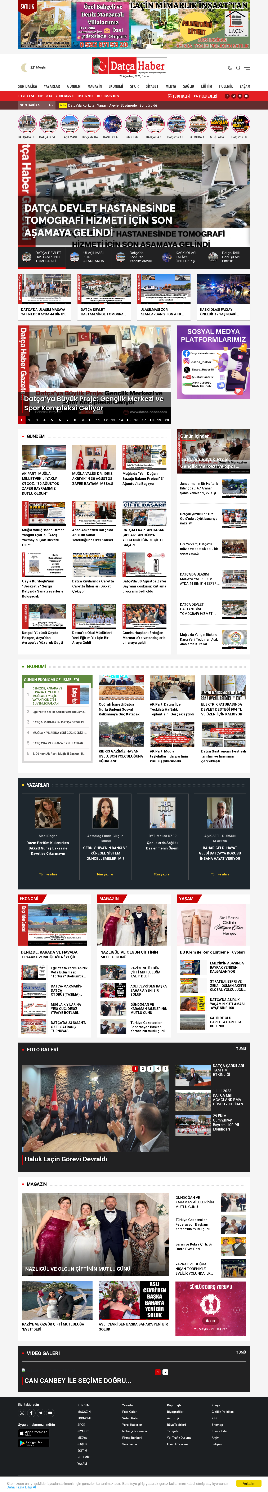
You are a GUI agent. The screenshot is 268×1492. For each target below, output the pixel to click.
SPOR (134, 86)
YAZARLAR (52, 86)
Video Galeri (130, 1418)
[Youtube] (50, 1413)
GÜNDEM (74, 86)
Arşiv (215, 1437)
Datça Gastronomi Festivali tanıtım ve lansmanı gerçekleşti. (223, 756)
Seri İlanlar (129, 1444)
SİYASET (152, 86)
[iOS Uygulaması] (44, 1433)
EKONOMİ (116, 86)
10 (90, 420)
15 (128, 420)
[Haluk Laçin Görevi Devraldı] (95, 1108)
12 (106, 420)
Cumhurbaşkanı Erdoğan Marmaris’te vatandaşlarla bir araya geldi (143, 638)
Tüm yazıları (48, 874)
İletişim (217, 1444)
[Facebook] (31, 1413)
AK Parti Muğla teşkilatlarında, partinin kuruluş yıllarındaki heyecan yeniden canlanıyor (169, 756)
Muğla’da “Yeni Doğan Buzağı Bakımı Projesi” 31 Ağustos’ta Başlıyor (143, 478)
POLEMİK (226, 86)
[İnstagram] (22, 1413)
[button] (27, 834)
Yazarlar (128, 1405)
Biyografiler (175, 1411)
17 (144, 420)
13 (113, 420)
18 (151, 420)
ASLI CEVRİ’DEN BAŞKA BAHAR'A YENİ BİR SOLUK (133, 1326)
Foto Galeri (130, 1411)
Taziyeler (173, 1431)
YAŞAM (245, 86)
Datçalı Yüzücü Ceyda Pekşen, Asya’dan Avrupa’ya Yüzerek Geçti (42, 638)
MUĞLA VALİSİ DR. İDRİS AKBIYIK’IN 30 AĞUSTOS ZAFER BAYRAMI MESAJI (92, 478)
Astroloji (173, 1418)
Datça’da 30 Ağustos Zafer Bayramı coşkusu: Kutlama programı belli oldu (144, 586)
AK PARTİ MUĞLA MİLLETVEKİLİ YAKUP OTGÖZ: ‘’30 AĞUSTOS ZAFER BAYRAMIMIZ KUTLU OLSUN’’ (40, 483)
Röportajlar (175, 1405)
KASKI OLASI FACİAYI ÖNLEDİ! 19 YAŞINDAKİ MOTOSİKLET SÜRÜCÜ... (121, 105)
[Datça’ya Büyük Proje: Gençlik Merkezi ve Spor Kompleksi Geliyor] (94, 370)
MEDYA (171, 86)
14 (121, 420)
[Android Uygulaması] (44, 1443)
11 (98, 420)
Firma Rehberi (132, 1437)
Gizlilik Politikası (223, 1411)
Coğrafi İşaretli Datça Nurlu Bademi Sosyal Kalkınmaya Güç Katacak (119, 709)
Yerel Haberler (132, 1424)
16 (136, 420)
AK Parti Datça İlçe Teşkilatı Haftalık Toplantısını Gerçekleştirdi (172, 709)
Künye (216, 1405)
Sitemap (217, 1424)
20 (167, 420)
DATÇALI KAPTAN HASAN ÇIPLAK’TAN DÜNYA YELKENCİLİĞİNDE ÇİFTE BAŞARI (143, 537)
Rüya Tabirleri (176, 1424)
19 (159, 420)
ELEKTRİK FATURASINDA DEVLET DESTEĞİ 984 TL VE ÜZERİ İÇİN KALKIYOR (221, 709)
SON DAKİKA (27, 86)
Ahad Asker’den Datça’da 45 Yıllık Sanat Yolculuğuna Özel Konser (92, 535)
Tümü (241, 1049)
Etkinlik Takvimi (177, 1444)
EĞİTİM (206, 86)
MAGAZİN (95, 86)
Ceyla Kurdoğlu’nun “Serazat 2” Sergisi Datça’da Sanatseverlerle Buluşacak (42, 588)
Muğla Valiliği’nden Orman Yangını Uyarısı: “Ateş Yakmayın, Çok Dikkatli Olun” (43, 537)
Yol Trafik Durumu (179, 1437)
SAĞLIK (188, 86)
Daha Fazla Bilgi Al (21, 1486)
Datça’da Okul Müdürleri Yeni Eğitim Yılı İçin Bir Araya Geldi (92, 638)
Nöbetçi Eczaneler (134, 1431)
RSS (214, 1418)
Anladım (249, 1483)
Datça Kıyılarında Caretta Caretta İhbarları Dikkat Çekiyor (93, 586)
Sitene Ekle (219, 1431)
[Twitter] (41, 1413)
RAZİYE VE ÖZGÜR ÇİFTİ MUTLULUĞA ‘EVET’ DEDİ (53, 1326)
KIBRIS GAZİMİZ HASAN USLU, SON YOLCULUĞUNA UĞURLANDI (121, 756)
